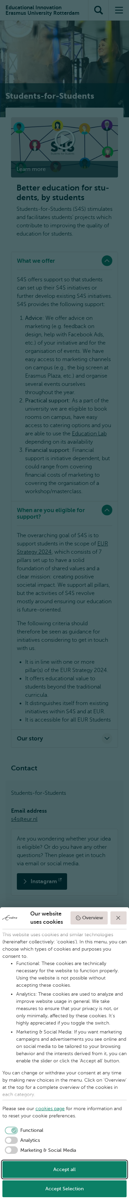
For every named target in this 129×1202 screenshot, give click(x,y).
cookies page (50, 1108)
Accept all (64, 1169)
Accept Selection (64, 1188)
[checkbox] (22, 1130)
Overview (92, 917)
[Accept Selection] (118, 917)
